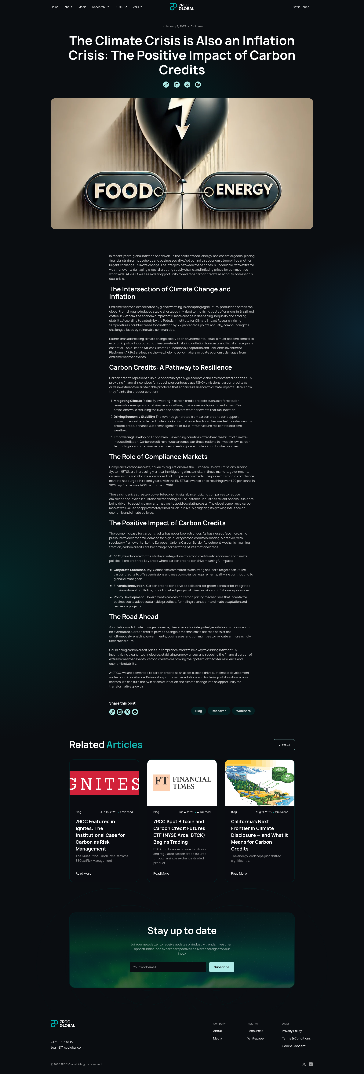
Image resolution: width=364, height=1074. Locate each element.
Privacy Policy (292, 1031)
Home (54, 7)
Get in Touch (301, 7)
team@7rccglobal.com (67, 1047)
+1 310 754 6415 (62, 1042)
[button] (100, 6)
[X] (304, 1064)
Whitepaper (256, 1038)
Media (82, 7)
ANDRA (137, 7)
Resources (255, 1031)
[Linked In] (311, 1064)
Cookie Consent (294, 1046)
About (68, 7)
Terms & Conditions (296, 1038)
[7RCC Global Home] (182, 7)
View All (284, 745)
